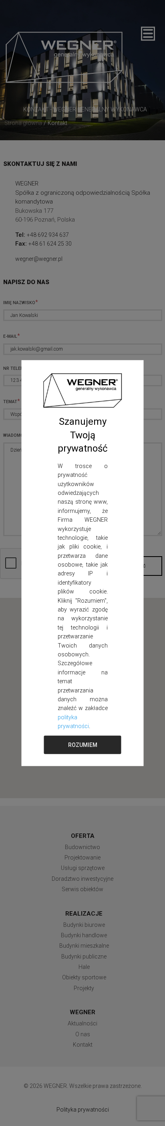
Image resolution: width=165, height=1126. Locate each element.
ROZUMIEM (82, 744)
